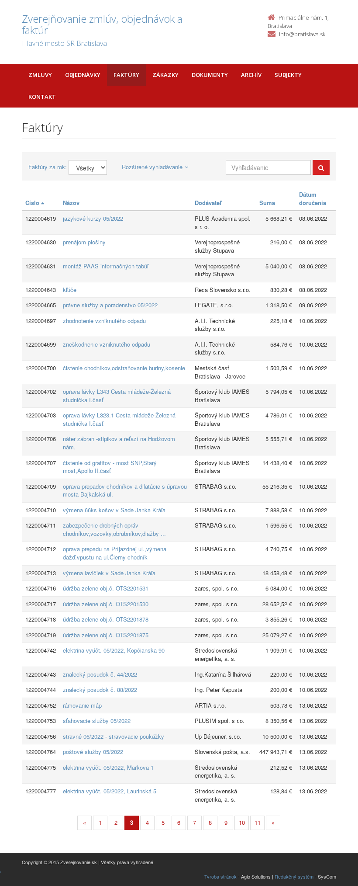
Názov (71, 202)
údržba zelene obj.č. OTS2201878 (105, 619)
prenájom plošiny (84, 242)
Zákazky (165, 75)
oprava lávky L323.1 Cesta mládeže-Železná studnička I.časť (119, 419)
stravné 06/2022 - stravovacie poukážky (113, 736)
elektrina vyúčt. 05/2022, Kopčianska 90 (114, 650)
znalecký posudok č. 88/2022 (100, 689)
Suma (267, 202)
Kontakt (42, 97)
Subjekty (288, 75)
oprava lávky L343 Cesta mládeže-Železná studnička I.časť (117, 395)
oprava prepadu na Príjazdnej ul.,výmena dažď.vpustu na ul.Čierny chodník (114, 553)
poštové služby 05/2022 (93, 751)
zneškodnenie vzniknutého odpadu (106, 344)
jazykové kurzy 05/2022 (93, 218)
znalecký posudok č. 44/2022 (100, 674)
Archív (251, 75)
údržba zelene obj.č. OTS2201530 (105, 604)
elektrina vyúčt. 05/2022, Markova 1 (108, 767)
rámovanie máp (82, 705)
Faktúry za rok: (47, 167)
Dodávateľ (208, 202)
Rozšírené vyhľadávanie (152, 167)
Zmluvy (40, 75)
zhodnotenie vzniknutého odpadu (104, 320)
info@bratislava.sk (302, 34)
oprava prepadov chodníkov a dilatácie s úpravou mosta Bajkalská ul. (125, 490)
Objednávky (82, 75)
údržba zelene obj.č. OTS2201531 (105, 588)
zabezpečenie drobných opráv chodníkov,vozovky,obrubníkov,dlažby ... (114, 529)
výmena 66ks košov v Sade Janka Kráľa (114, 510)
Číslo (33, 202)
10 (242, 822)
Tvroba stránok (220, 876)
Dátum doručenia (312, 198)
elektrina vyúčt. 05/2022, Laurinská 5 (109, 791)
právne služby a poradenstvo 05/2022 (110, 305)
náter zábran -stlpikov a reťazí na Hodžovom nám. (119, 442)
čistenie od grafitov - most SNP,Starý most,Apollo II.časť (110, 467)
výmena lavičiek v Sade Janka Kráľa (109, 573)
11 (258, 822)
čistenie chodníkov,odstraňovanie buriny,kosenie (124, 368)
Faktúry (126, 75)
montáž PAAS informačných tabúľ (105, 266)
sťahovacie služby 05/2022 (97, 720)
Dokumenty (210, 75)
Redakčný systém (294, 876)
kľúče (69, 289)
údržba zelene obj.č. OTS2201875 (105, 635)
